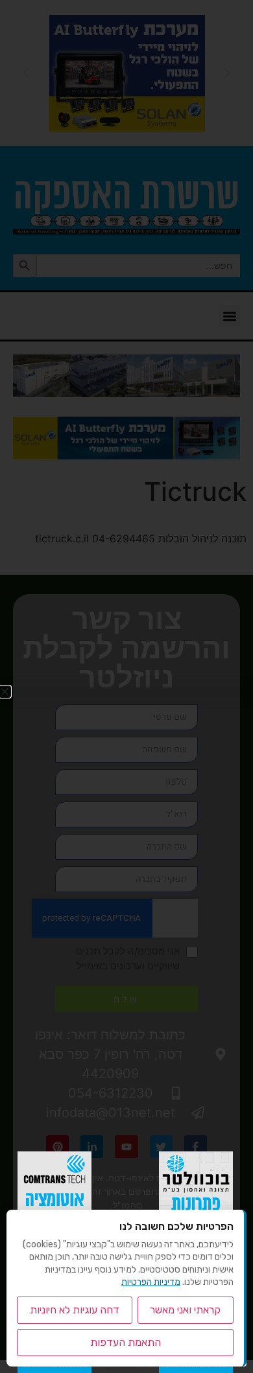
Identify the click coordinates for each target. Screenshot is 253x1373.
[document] (126, 686)
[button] (5, 692)
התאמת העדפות (125, 1342)
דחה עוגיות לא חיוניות (74, 1310)
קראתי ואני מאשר (185, 1310)
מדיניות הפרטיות (150, 1281)
